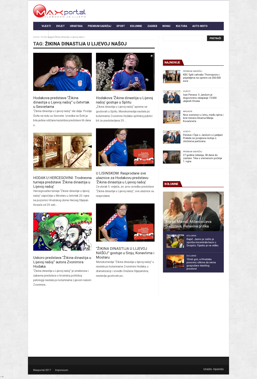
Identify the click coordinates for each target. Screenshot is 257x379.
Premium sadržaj (99, 26)
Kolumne (136, 26)
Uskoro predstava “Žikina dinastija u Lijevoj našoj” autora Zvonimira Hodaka (62, 262)
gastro (41, 34)
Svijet (60, 26)
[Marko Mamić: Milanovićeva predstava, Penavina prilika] (193, 211)
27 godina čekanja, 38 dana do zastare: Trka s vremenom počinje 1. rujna (202, 158)
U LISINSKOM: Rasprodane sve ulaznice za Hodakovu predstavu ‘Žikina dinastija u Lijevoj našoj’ (122, 177)
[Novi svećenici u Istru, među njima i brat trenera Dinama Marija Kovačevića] (171, 116)
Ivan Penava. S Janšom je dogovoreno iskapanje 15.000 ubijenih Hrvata (200, 98)
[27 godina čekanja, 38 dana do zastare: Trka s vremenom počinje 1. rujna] (171, 157)
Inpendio (218, 369)
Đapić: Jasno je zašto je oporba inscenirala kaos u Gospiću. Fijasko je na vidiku (202, 242)
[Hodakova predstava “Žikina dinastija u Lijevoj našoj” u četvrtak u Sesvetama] (62, 72)
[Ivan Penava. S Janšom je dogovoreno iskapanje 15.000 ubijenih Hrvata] (171, 96)
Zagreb (152, 26)
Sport (120, 26)
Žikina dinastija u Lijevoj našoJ (86, 44)
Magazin (187, 111)
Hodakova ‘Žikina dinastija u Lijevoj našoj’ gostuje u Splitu (124, 100)
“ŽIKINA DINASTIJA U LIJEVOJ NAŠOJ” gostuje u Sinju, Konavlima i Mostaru (125, 252)
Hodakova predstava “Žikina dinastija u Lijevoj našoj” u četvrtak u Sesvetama (61, 102)
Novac (166, 26)
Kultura (181, 26)
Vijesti (46, 26)
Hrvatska (76, 26)
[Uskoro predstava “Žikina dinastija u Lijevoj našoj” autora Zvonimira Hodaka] (62, 232)
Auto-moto (200, 26)
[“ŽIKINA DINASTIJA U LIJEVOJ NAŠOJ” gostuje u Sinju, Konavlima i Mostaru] (125, 222)
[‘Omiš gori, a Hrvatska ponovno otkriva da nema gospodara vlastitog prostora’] (175, 261)
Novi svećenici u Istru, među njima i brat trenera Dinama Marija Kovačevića (203, 118)
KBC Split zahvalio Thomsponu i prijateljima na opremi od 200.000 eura (202, 78)
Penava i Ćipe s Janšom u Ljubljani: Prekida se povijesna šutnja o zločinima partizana (203, 138)
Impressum (61, 370)
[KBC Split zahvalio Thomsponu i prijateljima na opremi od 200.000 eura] (171, 76)
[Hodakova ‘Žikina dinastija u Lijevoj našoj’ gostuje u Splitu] (125, 72)
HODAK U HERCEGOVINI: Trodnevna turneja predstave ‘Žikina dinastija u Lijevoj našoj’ (62, 182)
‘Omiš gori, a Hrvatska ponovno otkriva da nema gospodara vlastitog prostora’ (201, 264)
